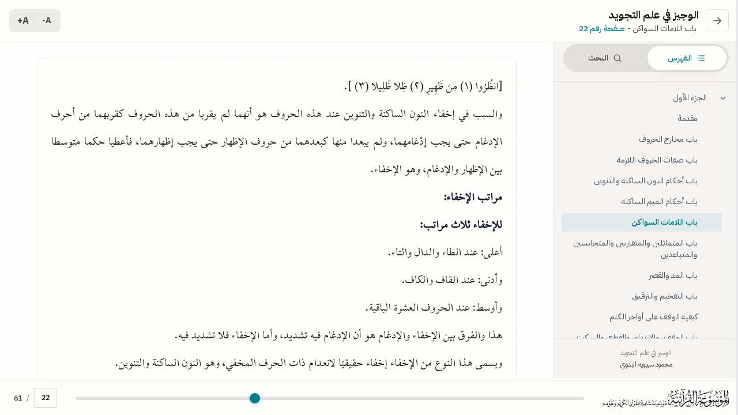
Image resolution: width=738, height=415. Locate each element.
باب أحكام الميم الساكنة (660, 201)
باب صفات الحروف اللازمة (657, 160)
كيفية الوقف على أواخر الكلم (653, 317)
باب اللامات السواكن (664, 222)
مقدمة (688, 118)
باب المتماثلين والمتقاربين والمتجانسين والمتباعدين (635, 249)
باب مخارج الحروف (668, 139)
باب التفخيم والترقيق (665, 296)
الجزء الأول (690, 98)
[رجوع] (717, 20)
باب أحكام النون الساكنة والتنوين (646, 181)
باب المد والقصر (673, 275)
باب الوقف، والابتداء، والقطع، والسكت (637, 337)
